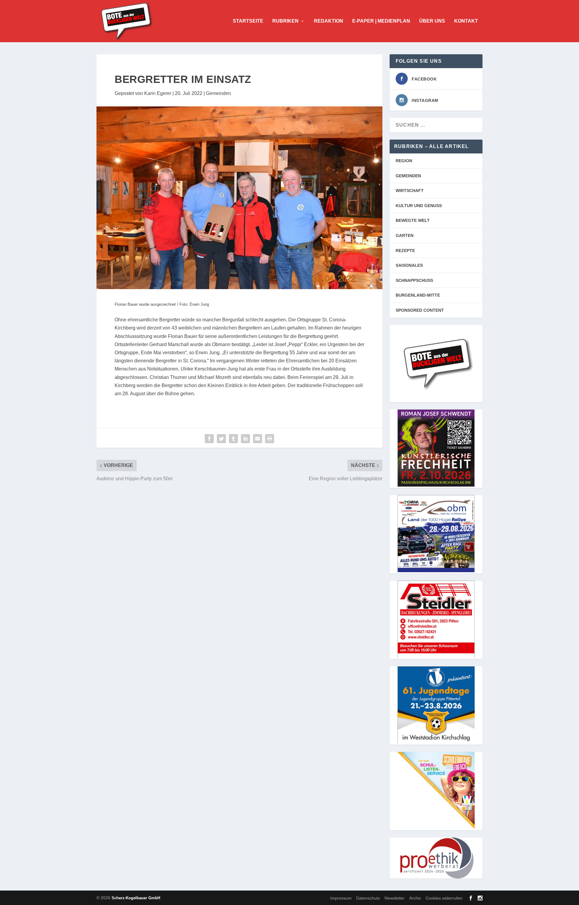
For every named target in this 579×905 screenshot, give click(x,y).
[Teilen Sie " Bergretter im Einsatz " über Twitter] (221, 439)
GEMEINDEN (408, 175)
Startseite (248, 21)
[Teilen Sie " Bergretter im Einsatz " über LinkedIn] (245, 439)
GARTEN (404, 235)
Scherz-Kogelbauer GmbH (136, 898)
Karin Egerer (157, 93)
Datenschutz (368, 897)
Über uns (432, 21)
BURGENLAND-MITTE (418, 295)
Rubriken (285, 21)
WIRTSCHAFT (410, 190)
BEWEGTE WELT (413, 220)
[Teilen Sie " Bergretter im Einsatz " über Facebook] (209, 439)
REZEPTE (405, 250)
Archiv (415, 897)
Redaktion (328, 21)
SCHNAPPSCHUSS (414, 280)
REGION (404, 160)
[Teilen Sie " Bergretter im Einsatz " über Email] (258, 439)
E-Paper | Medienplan (381, 21)
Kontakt (466, 21)
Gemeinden (218, 93)
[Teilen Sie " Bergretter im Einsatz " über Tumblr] (233, 439)
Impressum (341, 897)
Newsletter (394, 897)
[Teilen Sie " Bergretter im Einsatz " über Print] (270, 439)
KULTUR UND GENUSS (419, 205)
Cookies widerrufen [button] (444, 897)
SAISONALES (409, 265)
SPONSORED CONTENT (420, 310)
